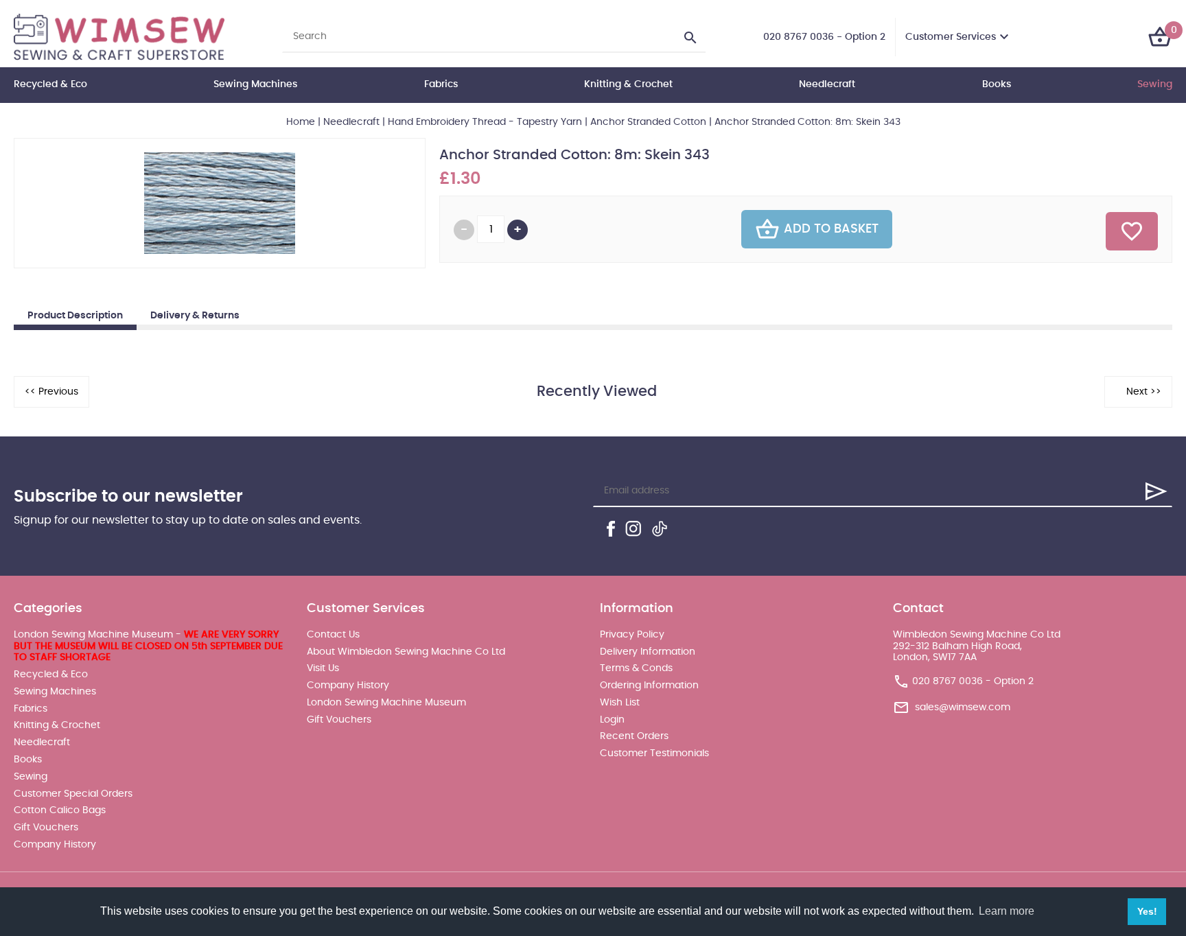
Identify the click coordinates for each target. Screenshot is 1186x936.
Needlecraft (827, 84)
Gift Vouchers (46, 827)
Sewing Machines (255, 84)
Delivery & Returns (195, 315)
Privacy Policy (632, 635)
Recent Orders (634, 736)
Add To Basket (831, 229)
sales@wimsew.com (962, 707)
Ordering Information (649, 685)
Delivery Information (647, 652)
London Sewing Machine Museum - (148, 646)
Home (300, 122)
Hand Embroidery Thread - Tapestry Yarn (485, 122)
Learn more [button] (1006, 911)
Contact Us (333, 635)
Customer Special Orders (73, 794)
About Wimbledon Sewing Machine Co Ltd (406, 652)
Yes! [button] (1147, 911)
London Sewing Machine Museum (386, 702)
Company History (55, 845)
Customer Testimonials (654, 753)
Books (996, 84)
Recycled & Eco (50, 84)
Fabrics (441, 84)
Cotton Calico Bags (60, 810)
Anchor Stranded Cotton (648, 122)
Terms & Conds (636, 668)
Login (612, 720)
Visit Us (323, 668)
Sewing (1154, 84)
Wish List (620, 702)
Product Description (75, 315)
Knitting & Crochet (628, 84)
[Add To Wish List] (1132, 231)
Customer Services (950, 37)
